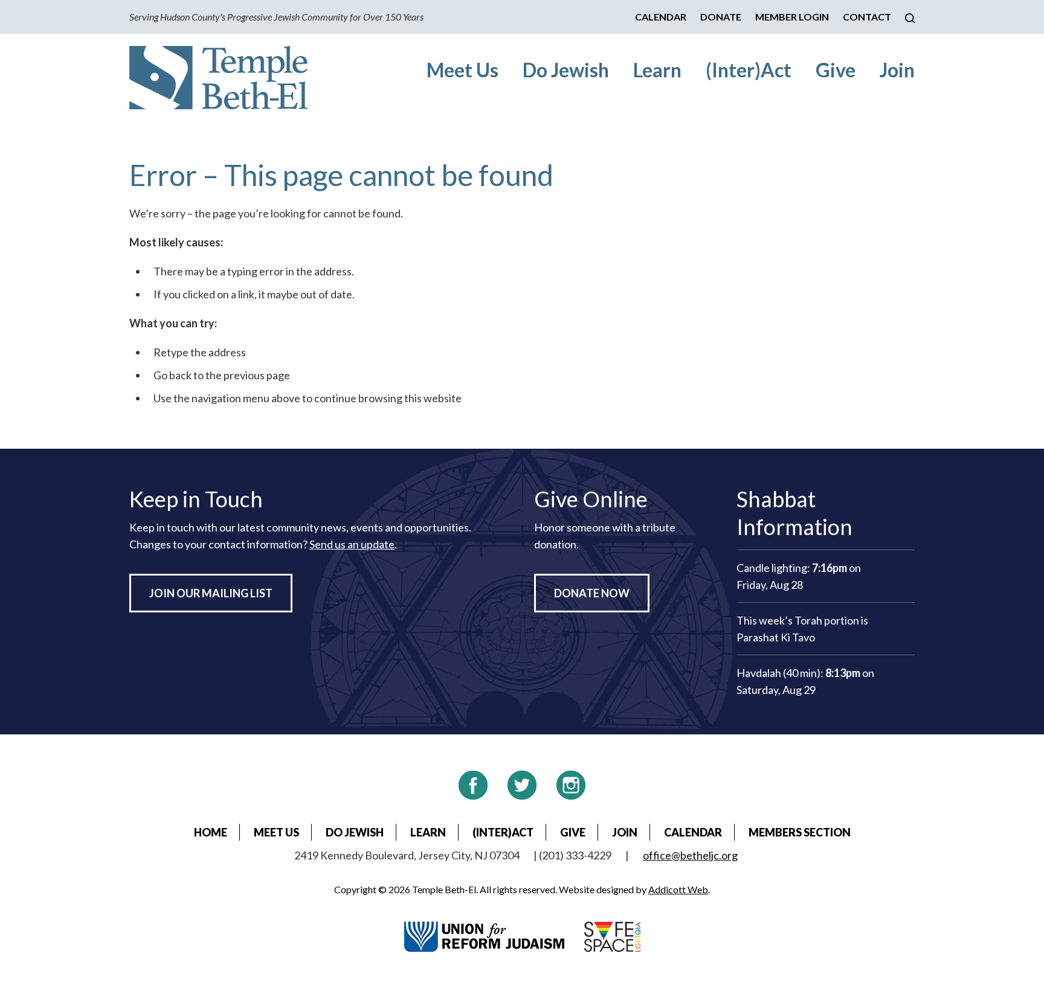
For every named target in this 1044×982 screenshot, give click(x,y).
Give (836, 70)
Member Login (792, 16)
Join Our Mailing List (210, 593)
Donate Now (592, 593)
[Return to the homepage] (218, 77)
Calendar (660, 16)
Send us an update (352, 544)
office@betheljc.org (690, 855)
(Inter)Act (748, 70)
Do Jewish (566, 70)
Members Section (800, 832)
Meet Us (462, 70)
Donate (720, 16)
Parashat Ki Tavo (775, 637)
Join (897, 70)
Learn (657, 70)
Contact (867, 16)
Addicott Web (678, 889)
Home (210, 832)
